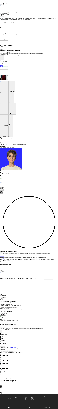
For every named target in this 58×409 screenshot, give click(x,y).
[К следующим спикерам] (1, 137)
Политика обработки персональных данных (19, 396)
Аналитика (32, 396)
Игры (25, 399)
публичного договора (7, 54)
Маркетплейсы (26, 401)
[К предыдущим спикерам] (0, 137)
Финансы (26, 398)
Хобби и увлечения (27, 400)
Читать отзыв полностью (3, 349)
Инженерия (32, 398)
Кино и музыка (32, 400)
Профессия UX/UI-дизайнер (13, 347)
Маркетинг (26, 397)
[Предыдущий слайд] (0, 252)
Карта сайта (16, 397)
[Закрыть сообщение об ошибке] (18, 55)
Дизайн (26, 396)
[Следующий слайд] (1, 252)
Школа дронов (32, 399)
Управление (32, 397)
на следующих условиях (41, 53)
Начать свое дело (33, 401)
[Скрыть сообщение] (0, 60)
